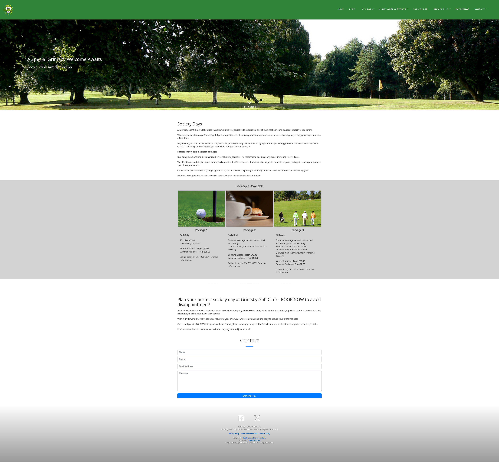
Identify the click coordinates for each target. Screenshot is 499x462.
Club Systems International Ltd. (254, 438)
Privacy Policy (234, 434)
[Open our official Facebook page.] (241, 418)
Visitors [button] (368, 9)
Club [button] (352, 9)
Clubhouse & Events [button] (393, 9)
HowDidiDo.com (254, 440)
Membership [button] (442, 9)
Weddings (462, 9)
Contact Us (249, 395)
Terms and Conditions (249, 434)
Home (340, 9)
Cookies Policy (264, 434)
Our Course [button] (420, 9)
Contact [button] (480, 9)
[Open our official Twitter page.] (257, 418)
